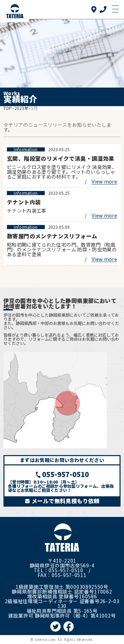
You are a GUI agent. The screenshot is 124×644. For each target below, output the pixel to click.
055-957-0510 (65, 474)
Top (7, 108)
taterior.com (45, 639)
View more (104, 181)
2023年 (21, 108)
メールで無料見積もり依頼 (65, 501)
